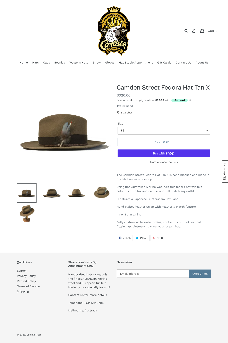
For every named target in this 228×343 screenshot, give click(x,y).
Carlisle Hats (34, 334)
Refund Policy (26, 281)
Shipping (23, 291)
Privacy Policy (26, 276)
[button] (125, 113)
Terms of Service (28, 286)
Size (120, 123)
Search (22, 270)
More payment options (164, 162)
